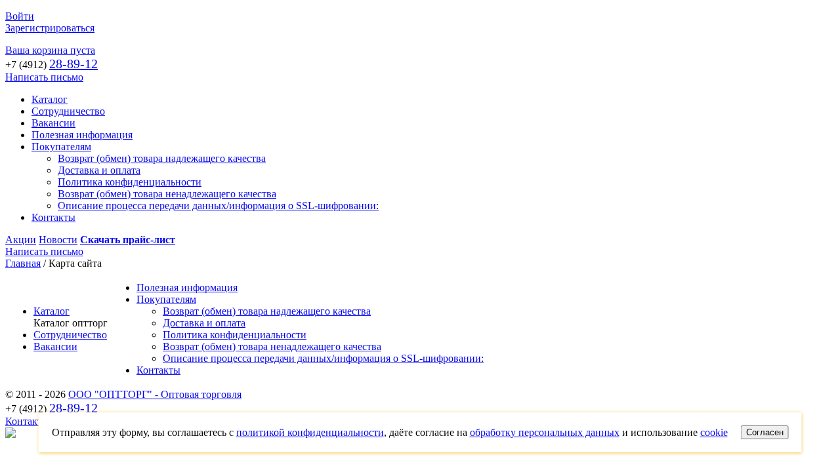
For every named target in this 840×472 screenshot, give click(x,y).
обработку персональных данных (545, 432)
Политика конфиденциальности (129, 181)
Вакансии (53, 122)
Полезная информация (82, 134)
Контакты (53, 217)
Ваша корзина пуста (50, 50)
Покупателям (61, 146)
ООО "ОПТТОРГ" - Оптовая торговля (155, 394)
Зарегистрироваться (49, 27)
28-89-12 (73, 63)
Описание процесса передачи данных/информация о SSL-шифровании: (218, 205)
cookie (714, 432)
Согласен (765, 432)
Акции (20, 239)
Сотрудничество (68, 111)
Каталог (50, 99)
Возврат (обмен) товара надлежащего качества (162, 158)
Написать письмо (44, 77)
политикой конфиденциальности (310, 432)
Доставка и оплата (99, 170)
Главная (23, 263)
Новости (58, 239)
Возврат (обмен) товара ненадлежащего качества (167, 193)
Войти (19, 16)
